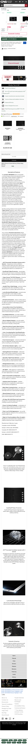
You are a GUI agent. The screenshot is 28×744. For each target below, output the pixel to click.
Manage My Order (6, 708)
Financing (14, 671)
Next (25, 78)
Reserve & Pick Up (9, 102)
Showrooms (5, 702)
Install (14, 674)
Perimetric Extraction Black (20, 129)
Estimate (14, 160)
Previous (2, 78)
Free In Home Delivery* (10, 88)
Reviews (14, 663)
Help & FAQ (5, 710)
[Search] (26, 5)
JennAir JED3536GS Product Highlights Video (12, 691)
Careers (17, 703)
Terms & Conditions (7, 704)
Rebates (14, 666)
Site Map (4, 712)
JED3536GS (21, 36)
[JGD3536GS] (7, 138)
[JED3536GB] (20, 123)
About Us (4, 697)
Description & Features (14, 172)
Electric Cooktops (12, 36)
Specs (14, 655)
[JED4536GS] (7, 123)
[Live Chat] (19, 2)
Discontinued (5, 715)
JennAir (17, 36)
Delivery (14, 677)
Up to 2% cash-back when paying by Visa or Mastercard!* (13, 92)
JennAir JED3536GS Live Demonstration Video (12, 689)
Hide (8, 10)
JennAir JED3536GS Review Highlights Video (11, 692)
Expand (24, 42)
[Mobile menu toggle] (2, 5)
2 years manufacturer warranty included (14, 96)
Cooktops (7, 36)
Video (14, 661)
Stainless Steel (7, 143)
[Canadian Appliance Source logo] (7, 2)
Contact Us (5, 700)
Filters (24, 9)
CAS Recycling (18, 714)
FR (22, 1)
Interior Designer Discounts (11, 105)
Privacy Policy (5, 706)
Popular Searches (19, 697)
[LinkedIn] (3, 719)
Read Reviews (14, 116)
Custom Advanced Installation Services (14, 99)
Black (7, 129)
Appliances (3, 36)
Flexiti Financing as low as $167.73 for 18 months (13, 110)
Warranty (14, 669)
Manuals (14, 658)
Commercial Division (20, 708)
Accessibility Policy (20, 706)
